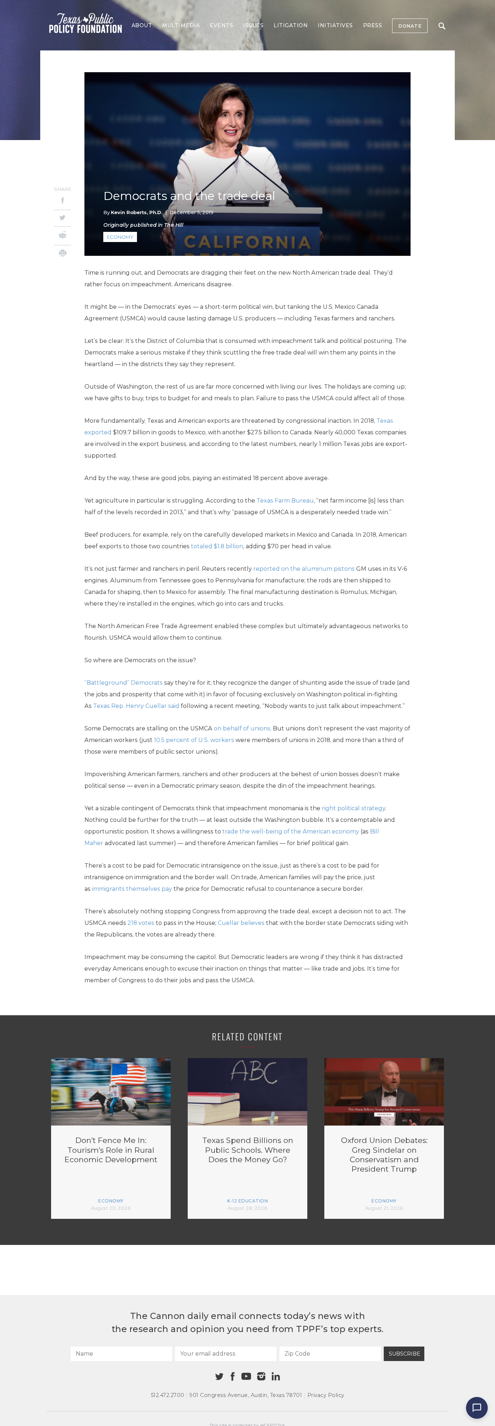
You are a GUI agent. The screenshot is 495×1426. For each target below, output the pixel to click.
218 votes (141, 922)
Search (441, 26)
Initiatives (335, 25)
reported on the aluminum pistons (304, 568)
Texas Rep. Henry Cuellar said (136, 705)
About (142, 25)
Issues (253, 25)
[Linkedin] (276, 1376)
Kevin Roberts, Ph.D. (136, 212)
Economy (120, 237)
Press (372, 25)
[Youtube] (246, 1376)
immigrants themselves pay (132, 888)
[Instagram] (261, 1376)
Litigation (291, 25)
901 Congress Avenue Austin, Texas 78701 (246, 1395)
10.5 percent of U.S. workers (194, 740)
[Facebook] (62, 201)
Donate (409, 26)
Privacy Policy (325, 1395)
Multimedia (181, 25)
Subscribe (404, 1354)
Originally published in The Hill (143, 225)
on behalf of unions (242, 728)
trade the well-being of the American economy (290, 831)
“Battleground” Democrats (123, 682)
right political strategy (353, 808)
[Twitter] (62, 218)
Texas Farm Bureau (285, 500)
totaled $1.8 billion (217, 546)
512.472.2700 (167, 1395)
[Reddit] (62, 236)
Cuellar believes (241, 922)
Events (221, 25)
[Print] (62, 254)
